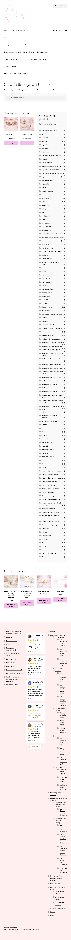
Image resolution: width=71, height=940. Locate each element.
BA (42, 134)
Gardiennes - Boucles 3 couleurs (52, 364)
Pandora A (45, 439)
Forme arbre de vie (47, 335)
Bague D (44, 159)
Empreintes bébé (47, 332)
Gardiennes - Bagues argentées (51, 350)
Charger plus (35, 747)
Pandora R (45, 453)
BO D (43, 212)
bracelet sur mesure (48, 248)
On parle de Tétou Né (13, 685)
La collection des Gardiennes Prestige (60, 821)
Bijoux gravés (10, 663)
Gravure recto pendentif (49, 421)
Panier (14, 66)
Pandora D (45, 446)
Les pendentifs (59, 637)
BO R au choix (46, 223)
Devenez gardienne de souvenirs (14, 38)
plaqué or (45, 532)
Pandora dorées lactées (62, 723)
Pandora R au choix (48, 457)
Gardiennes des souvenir (49, 384)
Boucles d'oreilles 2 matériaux (51, 234)
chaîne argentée (47, 293)
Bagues (44, 187)
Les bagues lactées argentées (63, 772)
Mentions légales (11, 659)
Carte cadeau (46, 282)
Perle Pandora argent (48, 508)
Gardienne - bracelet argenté (51, 339)
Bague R (44, 177)
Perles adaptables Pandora (50, 512)
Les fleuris (45, 425)
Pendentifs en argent (48, 492)
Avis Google (10, 666)
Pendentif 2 (45, 467)
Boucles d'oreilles (47, 230)
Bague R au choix (47, 180)
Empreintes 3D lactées (49, 325)
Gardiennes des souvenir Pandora (52, 388)
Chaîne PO (45, 303)
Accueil (6, 30)
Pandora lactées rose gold (63, 730)
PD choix (44, 464)
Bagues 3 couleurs (47, 191)
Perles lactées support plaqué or (52, 525)
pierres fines (46, 528)
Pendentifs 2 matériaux (49, 485)
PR (43, 543)
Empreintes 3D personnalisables (52, 328)
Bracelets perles (47, 259)
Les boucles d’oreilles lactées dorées (63, 689)
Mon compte (10, 637)
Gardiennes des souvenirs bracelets (53, 406)
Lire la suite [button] (31, 651)
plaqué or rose (46, 535)
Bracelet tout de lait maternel (51, 251)
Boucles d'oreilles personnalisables (53, 237)
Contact (6, 66)
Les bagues (58, 767)
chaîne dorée (46, 296)
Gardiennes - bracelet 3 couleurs (52, 377)
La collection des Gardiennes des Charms (60, 805)
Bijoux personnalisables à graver (14, 59)
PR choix (44, 546)
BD (43, 195)
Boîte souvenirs (46, 227)
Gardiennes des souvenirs (50, 391)
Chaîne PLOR (46, 300)
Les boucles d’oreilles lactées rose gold (63, 701)
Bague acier (45, 148)
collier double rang (48, 310)
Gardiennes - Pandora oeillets (51, 381)
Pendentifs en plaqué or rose (51, 499)
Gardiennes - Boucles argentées (52, 368)
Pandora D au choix (48, 449)
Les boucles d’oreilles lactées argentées (63, 677)
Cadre (43, 275)
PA (42, 432)
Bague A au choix (47, 145)
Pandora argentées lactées (63, 715)
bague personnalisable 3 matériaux (53, 173)
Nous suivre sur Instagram (14, 673)
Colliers (44, 318)
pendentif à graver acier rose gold (52, 478)
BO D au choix (46, 216)
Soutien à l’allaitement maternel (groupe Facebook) (13, 679)
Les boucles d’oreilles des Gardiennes (63, 839)
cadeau (44, 271)
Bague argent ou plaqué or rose (51, 155)
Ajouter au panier (11, 143)
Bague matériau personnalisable (52, 166)
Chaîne (44, 286)
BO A (43, 202)
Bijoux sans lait (42, 52)
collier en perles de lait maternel (52, 314)
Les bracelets (59, 736)
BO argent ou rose (47, 209)
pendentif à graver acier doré (51, 474)
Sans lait (44, 550)
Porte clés (45, 539)
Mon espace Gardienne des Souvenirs (15, 45)
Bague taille (45, 184)
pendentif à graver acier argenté (52, 471)
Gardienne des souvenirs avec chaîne (53, 342)
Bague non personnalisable (50, 170)
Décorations (45, 321)
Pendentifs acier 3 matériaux (51, 489)
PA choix (44, 435)
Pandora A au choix (47, 442)
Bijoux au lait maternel (19, 30)
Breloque (44, 268)
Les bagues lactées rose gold (63, 787)
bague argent (46, 152)
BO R (43, 219)
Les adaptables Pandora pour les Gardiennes (63, 851)
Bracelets (45, 255)
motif (43, 428)
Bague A (44, 141)
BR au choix (45, 244)
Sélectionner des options (11, 605)
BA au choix (45, 138)
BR (43, 241)
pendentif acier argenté (49, 482)
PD (43, 460)
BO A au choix (46, 205)
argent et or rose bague (49, 130)
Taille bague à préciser (49, 553)
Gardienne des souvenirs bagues (52, 346)
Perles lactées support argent (51, 521)
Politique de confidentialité (12, 929)
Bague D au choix (47, 163)
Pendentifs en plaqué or (49, 496)
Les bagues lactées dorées (63, 779)
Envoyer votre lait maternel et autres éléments (19, 52)
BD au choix (45, 198)
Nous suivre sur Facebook (14, 670)
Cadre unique (46, 278)
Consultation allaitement (38, 59)
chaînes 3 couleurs (47, 307)
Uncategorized (46, 557)
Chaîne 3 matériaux (48, 289)
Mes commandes (11, 641)
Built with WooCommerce (31, 929)
